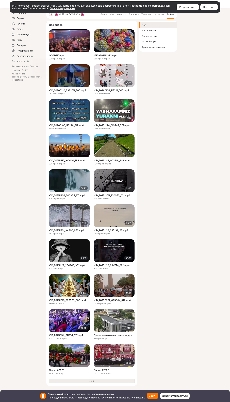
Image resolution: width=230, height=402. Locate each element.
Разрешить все (187, 7)
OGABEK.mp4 (56, 55)
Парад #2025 (56, 370)
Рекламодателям (20, 66)
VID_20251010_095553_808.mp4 (67, 300)
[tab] (103, 14)
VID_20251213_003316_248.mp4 (112, 160)
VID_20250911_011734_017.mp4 (66, 335)
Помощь (34, 66)
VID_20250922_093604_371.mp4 (112, 300)
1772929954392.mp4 (105, 55)
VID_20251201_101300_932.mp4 (66, 230)
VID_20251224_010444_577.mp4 (111, 125)
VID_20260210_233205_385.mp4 (67, 90)
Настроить (209, 7)
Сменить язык (18, 61)
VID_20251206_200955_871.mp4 (67, 195)
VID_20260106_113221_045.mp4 (111, 90)
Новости (16, 70)
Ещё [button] (24, 70)
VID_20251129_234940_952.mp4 (67, 265)
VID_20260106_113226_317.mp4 (66, 125)
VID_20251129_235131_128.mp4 (111, 230)
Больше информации (62, 8)
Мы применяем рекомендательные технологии (27, 76)
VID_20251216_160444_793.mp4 (67, 160)
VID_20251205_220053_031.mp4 (112, 195)
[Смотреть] (69, 40)
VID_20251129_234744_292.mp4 (111, 265)
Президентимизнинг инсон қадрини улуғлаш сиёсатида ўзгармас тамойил (114, 335)
